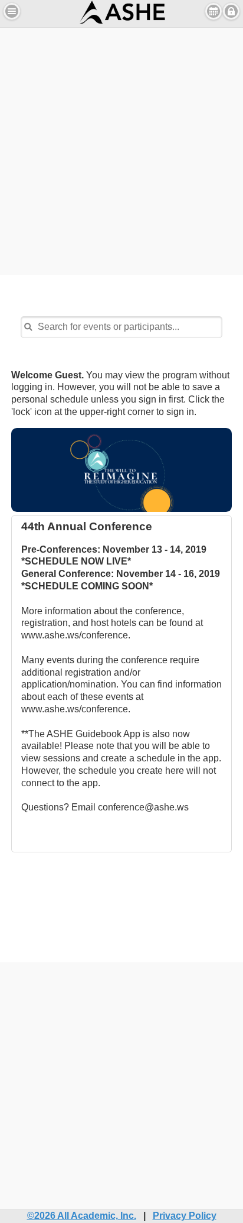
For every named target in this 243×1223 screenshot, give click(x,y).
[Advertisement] (121, 149)
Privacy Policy (184, 1216)
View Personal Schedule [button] (213, 11)
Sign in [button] (231, 11)
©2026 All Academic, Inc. (81, 1216)
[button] (12, 11)
